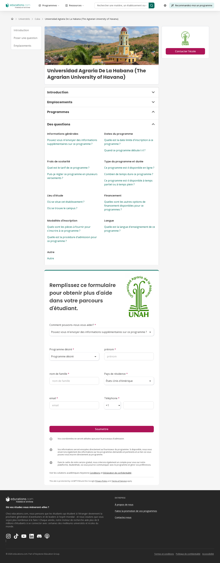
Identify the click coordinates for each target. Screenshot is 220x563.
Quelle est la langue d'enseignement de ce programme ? (129, 228)
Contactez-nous (123, 517)
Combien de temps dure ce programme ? (128, 174)
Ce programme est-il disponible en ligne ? (129, 167)
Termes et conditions (164, 554)
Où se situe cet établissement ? (65, 202)
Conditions (95, 472)
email (53, 398)
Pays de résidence (116, 374)
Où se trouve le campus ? (62, 208)
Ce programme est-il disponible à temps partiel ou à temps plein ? (128, 182)
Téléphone (112, 398)
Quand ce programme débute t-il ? (124, 150)
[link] (81, 19)
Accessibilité (208, 554)
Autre (50, 258)
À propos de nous (124, 504)
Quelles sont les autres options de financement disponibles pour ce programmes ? (124, 205)
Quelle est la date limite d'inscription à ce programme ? (128, 142)
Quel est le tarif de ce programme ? (68, 167)
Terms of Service (119, 481)
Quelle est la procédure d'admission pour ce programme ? (72, 239)
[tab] (26, 30)
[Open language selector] (165, 5)
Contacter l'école (185, 51)
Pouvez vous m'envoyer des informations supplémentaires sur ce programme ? (72, 142)
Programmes (49, 5)
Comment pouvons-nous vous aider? (72, 325)
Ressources (75, 5)
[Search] (151, 5)
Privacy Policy (101, 481)
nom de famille (59, 374)
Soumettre (101, 429)
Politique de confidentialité (188, 554)
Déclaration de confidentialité (117, 472)
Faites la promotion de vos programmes (136, 511)
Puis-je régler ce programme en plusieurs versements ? (72, 176)
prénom (110, 349)
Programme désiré (61, 349)
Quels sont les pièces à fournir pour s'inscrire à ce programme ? (69, 228)
